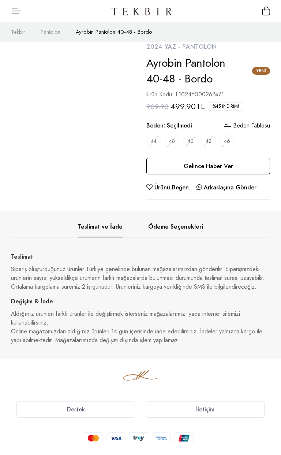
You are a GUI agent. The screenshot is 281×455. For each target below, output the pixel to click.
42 (208, 141)
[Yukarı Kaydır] (262, 404)
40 (190, 141)
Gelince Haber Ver (208, 166)
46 (227, 141)
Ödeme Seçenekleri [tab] (175, 226)
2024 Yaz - (164, 46)
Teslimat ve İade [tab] (100, 226)
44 (154, 141)
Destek (76, 409)
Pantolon (50, 32)
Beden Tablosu (250, 125)
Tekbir (18, 32)
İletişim (205, 409)
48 (172, 141)
